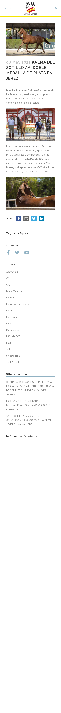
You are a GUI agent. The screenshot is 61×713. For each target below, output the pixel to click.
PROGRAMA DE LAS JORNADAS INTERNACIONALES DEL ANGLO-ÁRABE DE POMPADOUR (29, 405)
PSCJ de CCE (13, 336)
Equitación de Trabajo (17, 304)
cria (16, 233)
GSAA (9, 323)
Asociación (12, 272)
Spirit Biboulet (13, 362)
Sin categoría (13, 356)
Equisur (24, 233)
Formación (12, 317)
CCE (8, 278)
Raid (8, 343)
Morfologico (12, 330)
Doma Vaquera (14, 291)
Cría (8, 284)
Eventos (10, 310)
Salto (8, 349)
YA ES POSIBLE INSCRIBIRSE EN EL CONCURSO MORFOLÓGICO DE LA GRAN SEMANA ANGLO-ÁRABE (28, 420)
